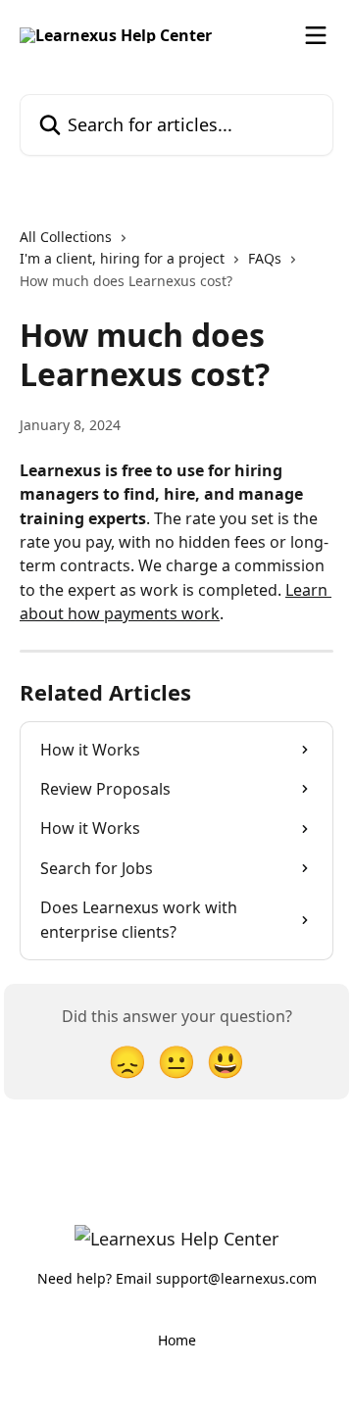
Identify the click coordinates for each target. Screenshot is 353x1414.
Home (177, 1340)
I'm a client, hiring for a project (122, 258)
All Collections (66, 236)
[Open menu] (315, 35)
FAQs (264, 258)
